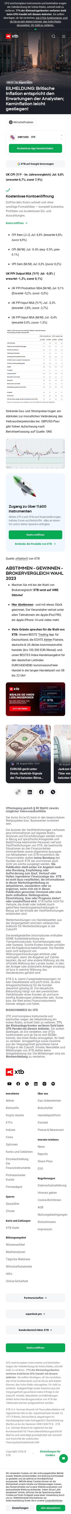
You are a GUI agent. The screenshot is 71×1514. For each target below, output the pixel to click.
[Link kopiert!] (18, 792)
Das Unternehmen (49, 1100)
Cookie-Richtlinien (49, 1200)
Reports (43, 1154)
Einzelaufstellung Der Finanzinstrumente (18, 1163)
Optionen (12, 1144)
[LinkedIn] (29, 792)
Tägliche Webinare (18, 1259)
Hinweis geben (47, 1192)
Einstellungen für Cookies (50, 1453)
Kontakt (43, 1122)
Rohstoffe (12, 1108)
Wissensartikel (15, 1244)
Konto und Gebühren (19, 1152)
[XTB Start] (10, 36)
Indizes (10, 1130)
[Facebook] (41, 792)
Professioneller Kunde (15, 1177)
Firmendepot (14, 1187)
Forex (9, 1137)
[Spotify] (53, 1083)
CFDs (51, 1032)
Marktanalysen (15, 1252)
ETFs (9, 1122)
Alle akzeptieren (50, 1508)
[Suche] (53, 36)
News (41, 1146)
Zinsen (10, 1211)
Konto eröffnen (35, 534)
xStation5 (21, 558)
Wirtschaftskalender (19, 1266)
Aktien (48, 639)
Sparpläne (12, 1203)
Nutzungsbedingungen (52, 1214)
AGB (40, 1207)
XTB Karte (12, 1228)
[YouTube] (9, 1083)
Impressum (45, 1229)
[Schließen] (36, 29)
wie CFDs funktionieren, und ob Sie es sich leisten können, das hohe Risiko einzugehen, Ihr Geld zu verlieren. (39, 21)
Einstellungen (20, 1508)
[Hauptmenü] (63, 36)
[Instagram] (44, 1083)
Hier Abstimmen (22, 604)
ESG (40, 1168)
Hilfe (9, 1274)
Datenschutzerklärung (52, 1185)
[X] (53, 792)
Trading (43, 634)
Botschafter (45, 1108)
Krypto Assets (15, 1115)
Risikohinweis (47, 1222)
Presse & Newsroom (51, 1130)
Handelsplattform (49, 1115)
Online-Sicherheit (17, 1281)
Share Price (45, 1161)
